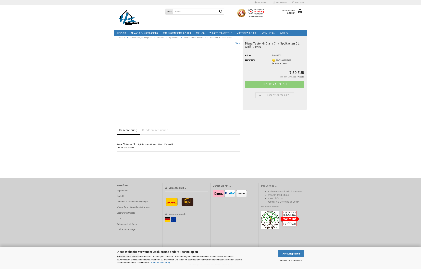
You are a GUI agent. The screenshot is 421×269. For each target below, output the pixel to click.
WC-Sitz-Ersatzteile (221, 33)
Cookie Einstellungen (126, 229)
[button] (261, 2)
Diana (237, 43)
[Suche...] (221, 12)
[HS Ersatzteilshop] (138, 17)
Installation (268, 33)
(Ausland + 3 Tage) (279, 63)
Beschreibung (128, 130)
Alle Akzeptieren (291, 253)
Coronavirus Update (126, 213)
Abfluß (200, 33)
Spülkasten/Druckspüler (177, 33)
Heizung (121, 33)
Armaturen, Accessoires (144, 33)
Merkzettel (299, 2)
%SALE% (284, 33)
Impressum (122, 190)
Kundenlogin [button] (281, 2)
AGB (119, 218)
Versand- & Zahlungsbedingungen (132, 201)
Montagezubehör (246, 33)
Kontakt (120, 196)
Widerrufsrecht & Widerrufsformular (133, 207)
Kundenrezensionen (155, 130)
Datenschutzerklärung (160, 262)
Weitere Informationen (291, 260)
